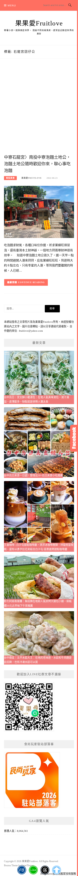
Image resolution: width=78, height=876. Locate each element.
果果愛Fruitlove (39, 23)
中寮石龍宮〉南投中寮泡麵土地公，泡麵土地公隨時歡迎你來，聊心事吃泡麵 (37, 164)
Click (74, 438)
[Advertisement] (39, 110)
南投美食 (10, 178)
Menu (12, 5)
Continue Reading (31, 282)
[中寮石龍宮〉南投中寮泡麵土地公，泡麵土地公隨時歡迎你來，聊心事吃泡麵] (39, 211)
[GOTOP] (56, 870)
